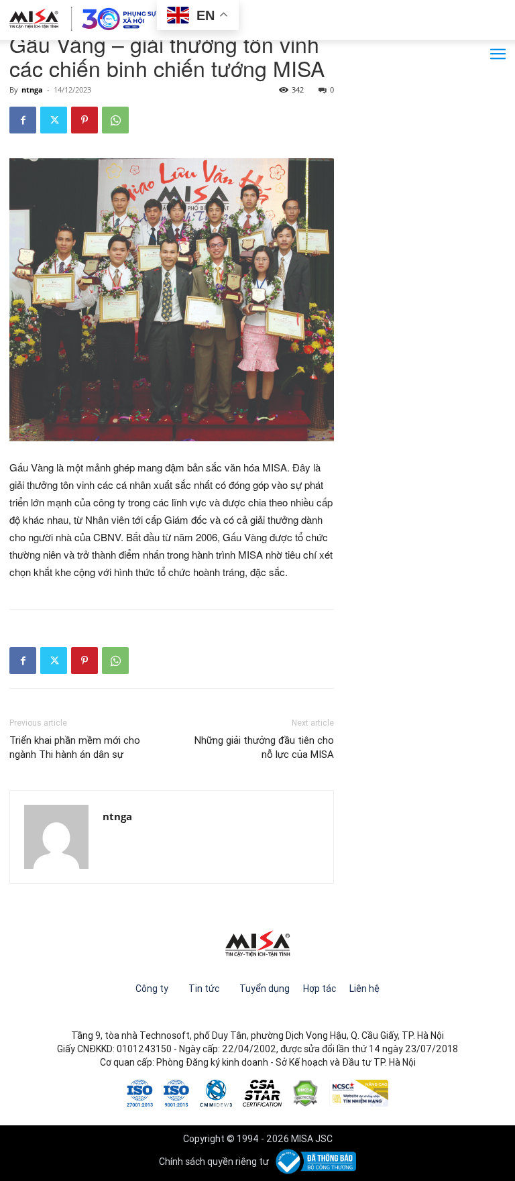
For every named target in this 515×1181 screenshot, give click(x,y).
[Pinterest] (84, 120)
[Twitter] (53, 120)
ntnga (32, 90)
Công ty (151, 988)
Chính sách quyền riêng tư (214, 1162)
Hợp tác (319, 988)
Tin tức (203, 988)
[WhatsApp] (115, 120)
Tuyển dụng (264, 988)
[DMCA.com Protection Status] (305, 1092)
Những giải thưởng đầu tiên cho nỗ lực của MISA (264, 747)
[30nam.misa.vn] (83, 19)
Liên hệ (364, 988)
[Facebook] (22, 120)
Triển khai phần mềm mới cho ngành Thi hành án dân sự (74, 747)
